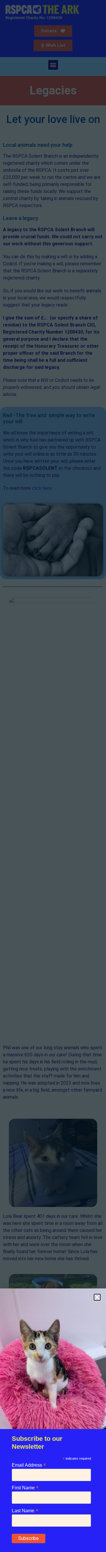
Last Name (25, 1510)
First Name (25, 1487)
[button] (97, 1297)
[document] (53, 776)
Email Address (29, 1465)
